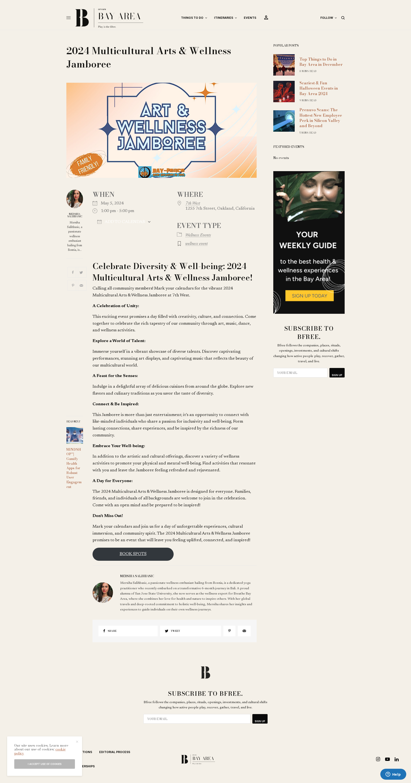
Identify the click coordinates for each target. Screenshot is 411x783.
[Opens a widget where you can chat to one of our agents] (393, 775)
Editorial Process (114, 752)
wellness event (196, 244)
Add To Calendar (124, 222)
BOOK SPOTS (133, 554)
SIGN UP (337, 375)
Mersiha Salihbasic (74, 215)
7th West (192, 203)
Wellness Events (198, 235)
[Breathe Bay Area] (124, 18)
